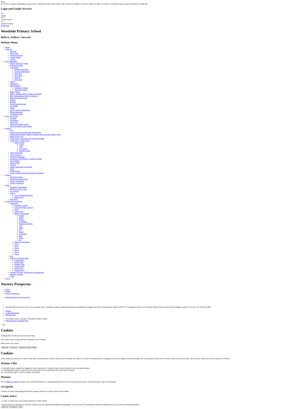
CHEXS (13, 165)
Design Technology (26, 224)
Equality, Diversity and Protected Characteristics (27, 272)
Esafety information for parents (21, 167)
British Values (15, 92)
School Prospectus (16, 55)
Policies (12, 100)
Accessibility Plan (16, 114)
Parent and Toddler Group (19, 124)
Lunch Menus (15, 161)
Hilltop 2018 (18, 197)
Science (21, 220)
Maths (21, 218)
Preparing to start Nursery (19, 179)
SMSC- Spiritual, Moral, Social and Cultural (25, 94)
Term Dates (14, 122)
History (21, 232)
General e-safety (24, 151)
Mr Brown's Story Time (18, 189)
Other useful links (16, 153)
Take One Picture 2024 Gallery (21, 126)
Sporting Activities (16, 274)
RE (20, 240)
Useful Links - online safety (20, 141)
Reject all (5, 347)
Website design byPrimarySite (16, 321)
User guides (23, 149)
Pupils (7, 185)
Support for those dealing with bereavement (25, 132)
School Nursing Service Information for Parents (27, 173)
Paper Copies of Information (20, 110)
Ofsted (12, 82)
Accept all (13, 347)
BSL (20, 236)
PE (20, 230)
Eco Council (14, 191)
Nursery (8, 175)
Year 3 (16, 248)
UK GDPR (14, 106)
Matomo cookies (12, 382)
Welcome (13, 51)
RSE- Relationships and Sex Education (24, 96)
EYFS (16, 210)
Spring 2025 (18, 268)
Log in (3, 15)
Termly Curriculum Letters (19, 258)
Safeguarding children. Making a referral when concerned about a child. (35, 134)
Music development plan (18, 98)
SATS (12, 169)
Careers (12, 59)
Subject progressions (21, 214)
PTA (11, 130)
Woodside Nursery (16, 177)
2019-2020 (18, 80)
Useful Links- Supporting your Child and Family (27, 139)
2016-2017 (18, 74)
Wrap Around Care (16, 136)
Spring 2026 (18, 262)
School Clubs (14, 163)
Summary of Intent (21, 205)
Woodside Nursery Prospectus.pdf (17, 297)
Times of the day (16, 155)
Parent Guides (19, 143)
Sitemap (8, 311)
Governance (14, 68)
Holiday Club (15, 171)
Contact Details (15, 57)
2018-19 (17, 78)
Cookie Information (12, 313)
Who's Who (14, 53)
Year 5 (16, 252)
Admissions (14, 84)
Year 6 (16, 254)
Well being (14, 199)
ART (20, 226)
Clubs (12, 276)
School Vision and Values (19, 63)
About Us (8, 49)
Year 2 (16, 246)
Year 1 (16, 244)
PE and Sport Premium (18, 104)
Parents (8, 128)
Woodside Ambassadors (18, 187)
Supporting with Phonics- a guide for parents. (26, 159)
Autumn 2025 (19, 260)
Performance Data (16, 65)
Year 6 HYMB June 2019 (23, 195)
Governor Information (22, 72)
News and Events (11, 116)
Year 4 (16, 250)
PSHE (21, 238)
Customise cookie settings (27, 347)
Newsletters (14, 120)
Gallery (12, 193)
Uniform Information (17, 157)
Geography (23, 234)
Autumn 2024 (19, 266)
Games (21, 145)
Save (20, 407)
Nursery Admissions (17, 181)
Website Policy (10, 315)
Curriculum (14, 203)
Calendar (13, 118)
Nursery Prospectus (17, 183)
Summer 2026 (19, 264)
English (21, 216)
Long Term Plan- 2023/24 (23, 208)
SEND (12, 108)
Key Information (11, 61)
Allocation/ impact (20, 90)
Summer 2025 (19, 270)
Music (21, 228)
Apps (21, 147)
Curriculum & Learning (13, 201)
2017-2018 (18, 76)
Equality (13, 102)
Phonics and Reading (21, 242)
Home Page (5, 26)
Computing (23, 222)
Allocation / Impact (21, 88)
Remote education (16, 112)
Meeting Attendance (21, 70)
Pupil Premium (15, 86)
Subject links (19, 212)
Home (7, 47)
